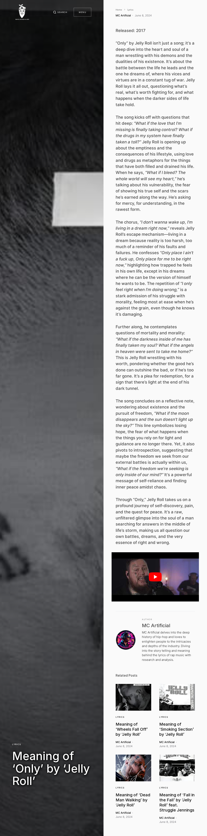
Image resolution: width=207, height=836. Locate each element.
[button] (60, 12)
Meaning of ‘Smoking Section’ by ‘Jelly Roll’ (176, 729)
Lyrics (16, 744)
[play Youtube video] (155, 576)
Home (119, 9)
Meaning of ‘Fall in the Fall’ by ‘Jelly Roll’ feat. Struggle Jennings (177, 802)
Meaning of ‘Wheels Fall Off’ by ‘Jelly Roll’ (132, 729)
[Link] (133, 697)
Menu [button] (82, 12)
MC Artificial (156, 625)
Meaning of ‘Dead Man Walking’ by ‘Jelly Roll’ (133, 799)
